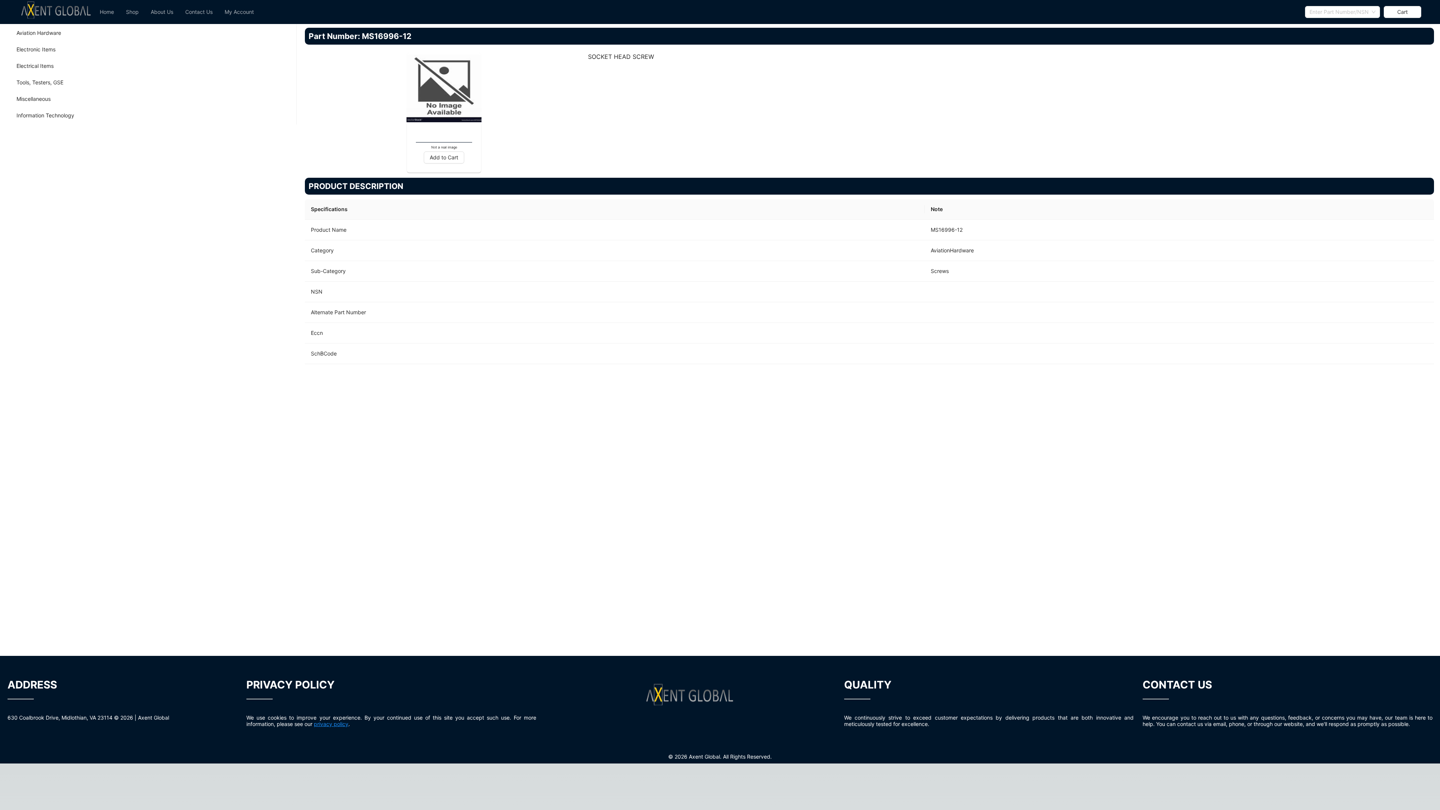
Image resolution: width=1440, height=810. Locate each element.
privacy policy (331, 724)
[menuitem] (107, 12)
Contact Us (199, 12)
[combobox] (1343, 12)
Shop (132, 12)
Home (107, 12)
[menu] (699, 12)
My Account (239, 12)
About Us (162, 12)
